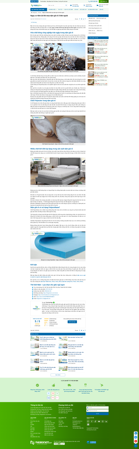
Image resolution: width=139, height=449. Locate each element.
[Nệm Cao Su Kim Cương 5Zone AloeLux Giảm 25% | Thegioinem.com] (91, 66)
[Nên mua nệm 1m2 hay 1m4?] (63, 338)
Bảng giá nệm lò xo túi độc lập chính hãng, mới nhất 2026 (75, 345)
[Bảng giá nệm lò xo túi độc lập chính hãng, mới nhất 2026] (63, 346)
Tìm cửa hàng (75, 5)
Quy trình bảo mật (48, 433)
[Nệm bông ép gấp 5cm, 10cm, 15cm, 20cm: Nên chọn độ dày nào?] (63, 361)
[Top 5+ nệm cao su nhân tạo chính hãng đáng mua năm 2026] (34, 338)
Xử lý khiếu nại (47, 421)
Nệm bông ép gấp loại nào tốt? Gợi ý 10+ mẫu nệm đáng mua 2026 (75, 368)
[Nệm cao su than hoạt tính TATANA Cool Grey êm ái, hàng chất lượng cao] (91, 42)
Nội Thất (32, 429)
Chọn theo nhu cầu (34, 421)
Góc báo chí (83, 9)
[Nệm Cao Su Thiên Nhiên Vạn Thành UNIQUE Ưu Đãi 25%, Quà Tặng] (91, 58)
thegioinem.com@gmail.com (43, 298)
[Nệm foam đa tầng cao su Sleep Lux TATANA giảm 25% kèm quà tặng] (91, 50)
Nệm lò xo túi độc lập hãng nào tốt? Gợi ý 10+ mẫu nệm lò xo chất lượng (47, 346)
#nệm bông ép (92, 33)
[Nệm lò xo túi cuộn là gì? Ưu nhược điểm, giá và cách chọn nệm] (34, 353)
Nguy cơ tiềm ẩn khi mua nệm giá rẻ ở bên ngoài (53, 12)
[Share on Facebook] (79, 19)
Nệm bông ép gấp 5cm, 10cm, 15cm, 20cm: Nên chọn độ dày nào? (76, 361)
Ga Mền (32, 424)
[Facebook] (91, 421)
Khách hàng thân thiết (49, 423)
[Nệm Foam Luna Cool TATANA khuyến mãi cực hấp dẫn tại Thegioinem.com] (91, 82)
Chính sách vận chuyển (103, 5)
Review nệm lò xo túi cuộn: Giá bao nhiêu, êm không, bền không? (76, 353)
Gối (31, 426)
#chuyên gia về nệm (93, 23)
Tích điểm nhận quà (63, 412)
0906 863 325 (48, 291)
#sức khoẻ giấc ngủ (101, 18)
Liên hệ (101, 9)
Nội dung (34, 22)
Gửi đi (97, 413)
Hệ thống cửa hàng (63, 426)
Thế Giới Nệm (43, 18)
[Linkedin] (106, 421)
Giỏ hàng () (103, 1)
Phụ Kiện (32, 428)
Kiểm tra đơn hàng (48, 435)
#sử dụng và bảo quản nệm (95, 25)
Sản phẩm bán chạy (35, 436)
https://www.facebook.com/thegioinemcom (48, 294)
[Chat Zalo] (135, 433)
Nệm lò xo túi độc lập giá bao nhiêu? (47, 360)
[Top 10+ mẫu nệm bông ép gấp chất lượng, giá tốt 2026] (34, 368)
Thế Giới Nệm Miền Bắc (78, 428)
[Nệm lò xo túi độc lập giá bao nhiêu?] (34, 361)
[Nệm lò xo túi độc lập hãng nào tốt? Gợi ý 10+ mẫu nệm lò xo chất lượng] (34, 346)
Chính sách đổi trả (48, 429)
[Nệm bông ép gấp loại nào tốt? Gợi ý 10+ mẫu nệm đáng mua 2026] (63, 368)
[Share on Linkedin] (83, 19)
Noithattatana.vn (76, 426)
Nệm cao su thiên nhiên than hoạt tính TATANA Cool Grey (101, 41)
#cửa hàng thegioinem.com (95, 28)
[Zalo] (88, 421)
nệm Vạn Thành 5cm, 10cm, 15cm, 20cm (51, 281)
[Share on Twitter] (81, 19)
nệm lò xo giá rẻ (36, 277)
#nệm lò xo (99, 30)
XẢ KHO (76, 9)
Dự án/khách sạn (93, 9)
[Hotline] (135, 441)
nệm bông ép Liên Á (45, 277)
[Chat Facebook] (135, 437)
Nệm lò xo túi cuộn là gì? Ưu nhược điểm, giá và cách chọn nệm (47, 353)
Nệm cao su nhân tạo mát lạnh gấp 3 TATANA (100, 73)
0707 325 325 (93, 1)
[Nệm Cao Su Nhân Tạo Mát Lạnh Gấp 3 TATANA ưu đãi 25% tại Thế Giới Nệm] (91, 74)
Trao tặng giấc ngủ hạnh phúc (65, 411)
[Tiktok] (95, 421)
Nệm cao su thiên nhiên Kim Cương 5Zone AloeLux (101, 65)
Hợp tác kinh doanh (49, 424)
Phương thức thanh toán (50, 431)
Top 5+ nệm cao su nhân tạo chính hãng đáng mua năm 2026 (48, 338)
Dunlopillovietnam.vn (77, 421)
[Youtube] (99, 421)
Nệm (31, 423)
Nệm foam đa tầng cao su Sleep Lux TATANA (100, 49)
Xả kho (32, 431)
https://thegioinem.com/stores (50, 293)
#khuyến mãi (92, 18)
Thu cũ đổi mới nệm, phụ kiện (65, 409)
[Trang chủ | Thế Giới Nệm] (38, 5)
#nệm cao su (92, 30)
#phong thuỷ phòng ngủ (94, 20)
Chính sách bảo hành (49, 426)
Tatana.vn (75, 424)
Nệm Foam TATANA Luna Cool (100, 81)
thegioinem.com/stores (45, 414)
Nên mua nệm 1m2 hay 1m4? (75, 337)
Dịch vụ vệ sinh (68, 9)
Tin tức (60, 9)
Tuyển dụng (61, 423)
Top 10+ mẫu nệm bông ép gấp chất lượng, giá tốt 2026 (48, 368)
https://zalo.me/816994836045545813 (45, 296)
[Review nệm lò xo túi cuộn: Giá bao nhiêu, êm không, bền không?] (63, 353)
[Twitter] (88, 424)
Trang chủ (35, 12)
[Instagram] (102, 421)
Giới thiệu (61, 421)
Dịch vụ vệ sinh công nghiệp (35, 434)
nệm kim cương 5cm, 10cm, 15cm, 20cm (72, 281)
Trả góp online (89, 5)
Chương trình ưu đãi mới (64, 407)
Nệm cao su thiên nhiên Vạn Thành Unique (101, 57)
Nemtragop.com (76, 423)
